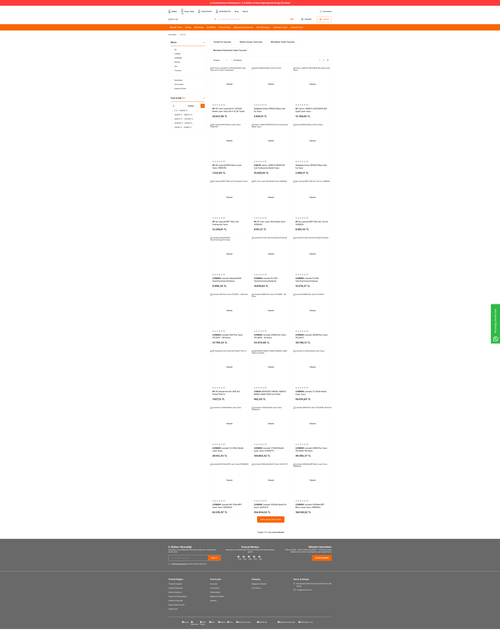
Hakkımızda (173, 609)
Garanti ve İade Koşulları (177, 596)
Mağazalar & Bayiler (259, 584)
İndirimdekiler (215, 592)
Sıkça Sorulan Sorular (176, 605)
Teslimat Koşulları (175, 584)
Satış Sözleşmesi (175, 592)
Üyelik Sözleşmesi (175, 588)
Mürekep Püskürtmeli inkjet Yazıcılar (230, 50)
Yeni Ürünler (214, 588)
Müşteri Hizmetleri (217, 596)
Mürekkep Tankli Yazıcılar (283, 42)
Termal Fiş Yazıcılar (222, 42)
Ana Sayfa (172, 35)
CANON (257, 165)
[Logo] (173, 19)
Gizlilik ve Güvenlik (175, 601)
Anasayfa (213, 584)
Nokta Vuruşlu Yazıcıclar (251, 42)
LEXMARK (216, 278)
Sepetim (213, 601)
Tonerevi (258, 108)
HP (213, 108)
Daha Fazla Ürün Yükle (270, 519)
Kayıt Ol (214, 558)
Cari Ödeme (256, 588)
